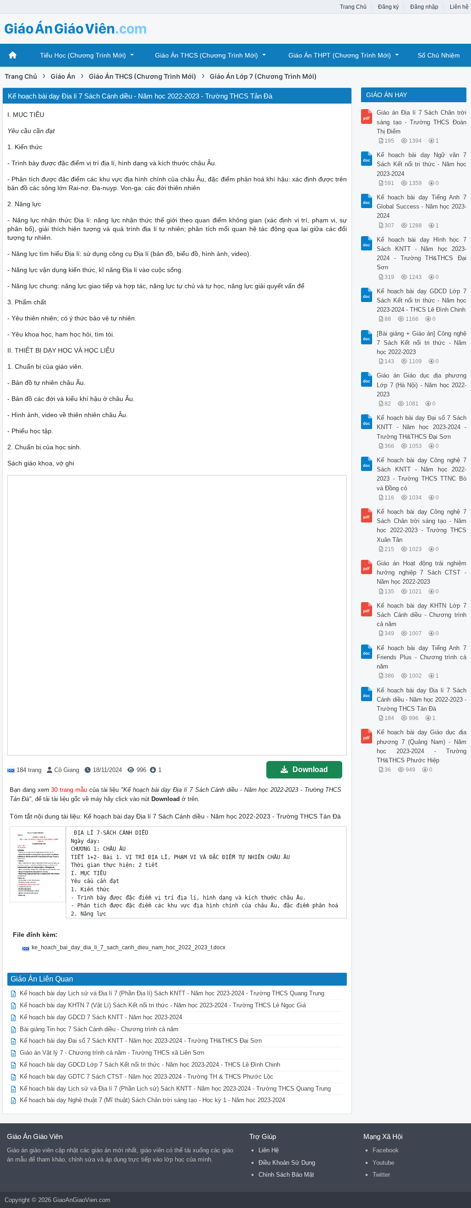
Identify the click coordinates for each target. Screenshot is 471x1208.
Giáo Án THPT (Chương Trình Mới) (339, 55)
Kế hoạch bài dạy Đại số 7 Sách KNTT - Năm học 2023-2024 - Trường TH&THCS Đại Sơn (141, 1040)
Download (310, 769)
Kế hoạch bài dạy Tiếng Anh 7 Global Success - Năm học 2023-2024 (421, 206)
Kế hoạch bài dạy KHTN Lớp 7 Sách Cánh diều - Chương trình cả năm (421, 614)
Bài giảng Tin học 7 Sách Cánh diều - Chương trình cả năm (99, 1029)
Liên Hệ (268, 1150)
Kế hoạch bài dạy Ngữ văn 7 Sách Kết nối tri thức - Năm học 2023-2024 (421, 164)
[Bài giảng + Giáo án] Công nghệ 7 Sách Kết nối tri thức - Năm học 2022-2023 (421, 342)
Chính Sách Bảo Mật (286, 1174)
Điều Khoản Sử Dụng (286, 1162)
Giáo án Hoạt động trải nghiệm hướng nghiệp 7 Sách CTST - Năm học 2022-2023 (421, 572)
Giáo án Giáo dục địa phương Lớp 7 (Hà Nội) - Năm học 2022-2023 (421, 384)
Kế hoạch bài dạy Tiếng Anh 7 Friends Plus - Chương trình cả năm (421, 657)
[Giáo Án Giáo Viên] (75, 28)
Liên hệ (459, 7)
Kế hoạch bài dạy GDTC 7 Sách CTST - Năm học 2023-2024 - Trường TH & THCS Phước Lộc (146, 1076)
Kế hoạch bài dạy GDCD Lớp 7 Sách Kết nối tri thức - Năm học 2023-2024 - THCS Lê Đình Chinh (150, 1064)
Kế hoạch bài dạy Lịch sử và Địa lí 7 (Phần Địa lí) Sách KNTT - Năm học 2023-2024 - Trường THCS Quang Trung (172, 993)
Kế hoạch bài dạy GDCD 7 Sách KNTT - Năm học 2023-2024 (101, 1017)
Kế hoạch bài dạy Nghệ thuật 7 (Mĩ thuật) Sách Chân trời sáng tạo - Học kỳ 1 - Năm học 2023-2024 (152, 1100)
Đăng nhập (424, 7)
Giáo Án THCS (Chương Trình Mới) (206, 55)
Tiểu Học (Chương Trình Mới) (83, 55)
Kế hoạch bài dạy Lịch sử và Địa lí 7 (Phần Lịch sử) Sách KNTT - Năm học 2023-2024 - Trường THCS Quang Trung (175, 1088)
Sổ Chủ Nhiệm (439, 55)
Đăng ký (388, 7)
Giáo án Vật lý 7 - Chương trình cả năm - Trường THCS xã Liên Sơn (112, 1052)
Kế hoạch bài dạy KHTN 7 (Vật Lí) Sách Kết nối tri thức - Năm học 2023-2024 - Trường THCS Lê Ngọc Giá (163, 1005)
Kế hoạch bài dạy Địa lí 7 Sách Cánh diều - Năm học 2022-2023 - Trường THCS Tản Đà (421, 699)
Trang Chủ (353, 7)
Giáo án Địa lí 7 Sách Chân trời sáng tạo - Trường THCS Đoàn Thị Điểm (421, 121)
